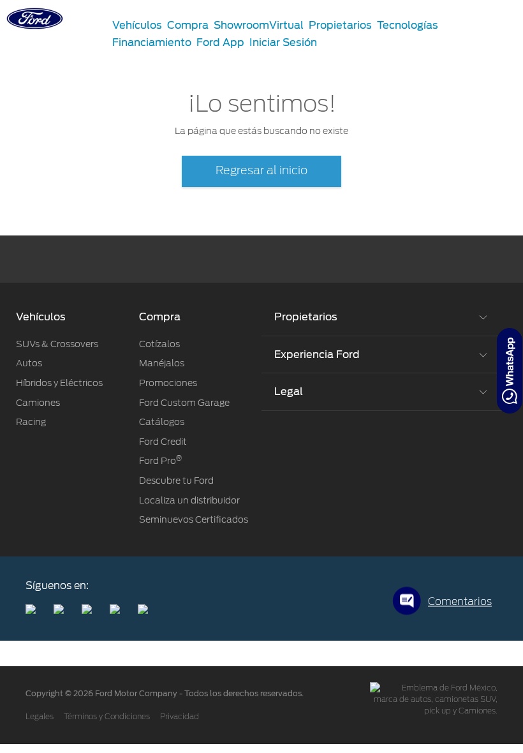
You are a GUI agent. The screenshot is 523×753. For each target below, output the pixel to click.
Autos (29, 363)
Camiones (38, 403)
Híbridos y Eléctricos (59, 383)
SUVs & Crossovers (57, 344)
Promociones (168, 383)
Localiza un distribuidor (189, 500)
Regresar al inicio (261, 171)
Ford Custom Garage (184, 403)
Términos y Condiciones (107, 716)
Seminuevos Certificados (193, 519)
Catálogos (161, 422)
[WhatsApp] (510, 371)
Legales (40, 716)
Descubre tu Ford (176, 480)
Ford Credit (163, 441)
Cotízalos (159, 344)
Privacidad (179, 716)
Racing (31, 422)
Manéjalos (161, 363)
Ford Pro (160, 461)
